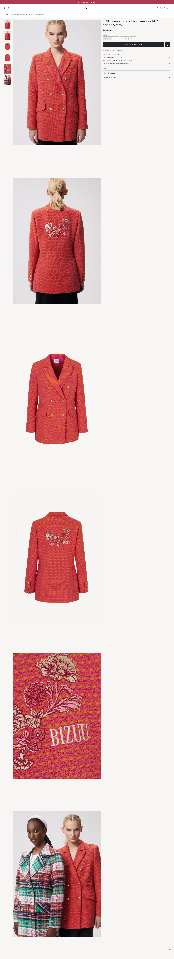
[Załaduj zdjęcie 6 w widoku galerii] (7, 80)
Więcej (168, 57)
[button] (164, 8)
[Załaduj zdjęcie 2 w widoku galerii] (7, 35)
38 (122, 38)
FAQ (154, 8)
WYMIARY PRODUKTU (164, 35)
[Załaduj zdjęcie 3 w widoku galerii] (7, 46)
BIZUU (6, 14)
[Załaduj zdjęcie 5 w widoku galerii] (7, 69)
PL (167, 8)
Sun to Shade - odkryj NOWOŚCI (87, 2)
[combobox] (21, 8)
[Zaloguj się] (158, 8)
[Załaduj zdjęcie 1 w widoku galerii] (7, 24)
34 (105, 38)
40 (131, 38)
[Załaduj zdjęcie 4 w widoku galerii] (7, 57)
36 (114, 38)
